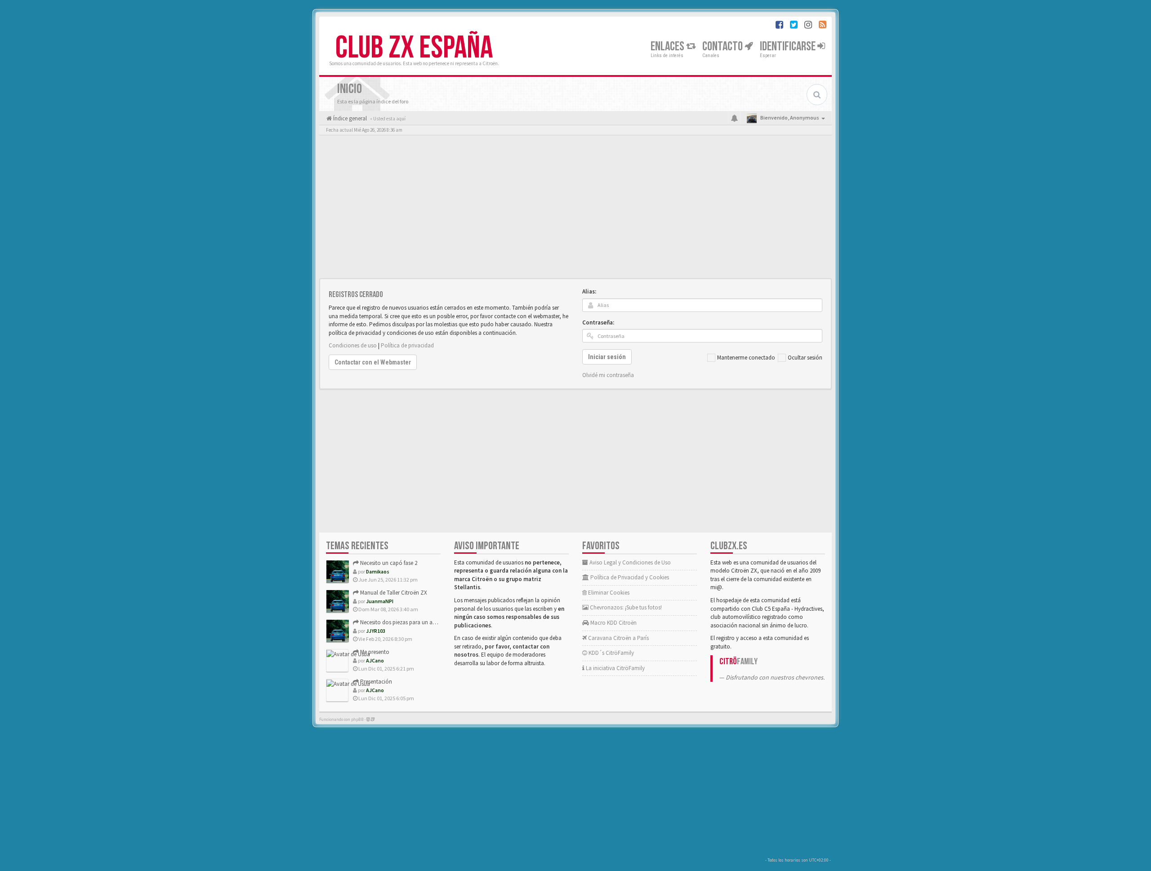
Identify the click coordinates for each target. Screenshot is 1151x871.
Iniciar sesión (607, 356)
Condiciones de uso (353, 345)
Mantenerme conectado (746, 357)
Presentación (375, 681)
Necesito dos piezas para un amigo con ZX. (412, 622)
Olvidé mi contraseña (608, 375)
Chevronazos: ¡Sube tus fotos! (625, 607)
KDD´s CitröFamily (610, 653)
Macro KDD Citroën (613, 623)
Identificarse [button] (788, 46)
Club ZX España (414, 48)
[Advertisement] (575, 209)
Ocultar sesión (805, 357)
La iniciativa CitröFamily (614, 668)
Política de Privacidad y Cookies (629, 577)
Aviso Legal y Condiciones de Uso (629, 562)
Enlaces (668, 46)
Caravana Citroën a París (618, 638)
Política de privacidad (407, 345)
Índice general (349, 118)
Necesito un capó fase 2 (388, 563)
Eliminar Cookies (608, 592)
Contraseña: (598, 322)
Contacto (723, 46)
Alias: (589, 291)
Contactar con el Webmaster (373, 362)
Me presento (374, 652)
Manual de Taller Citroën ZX (393, 592)
